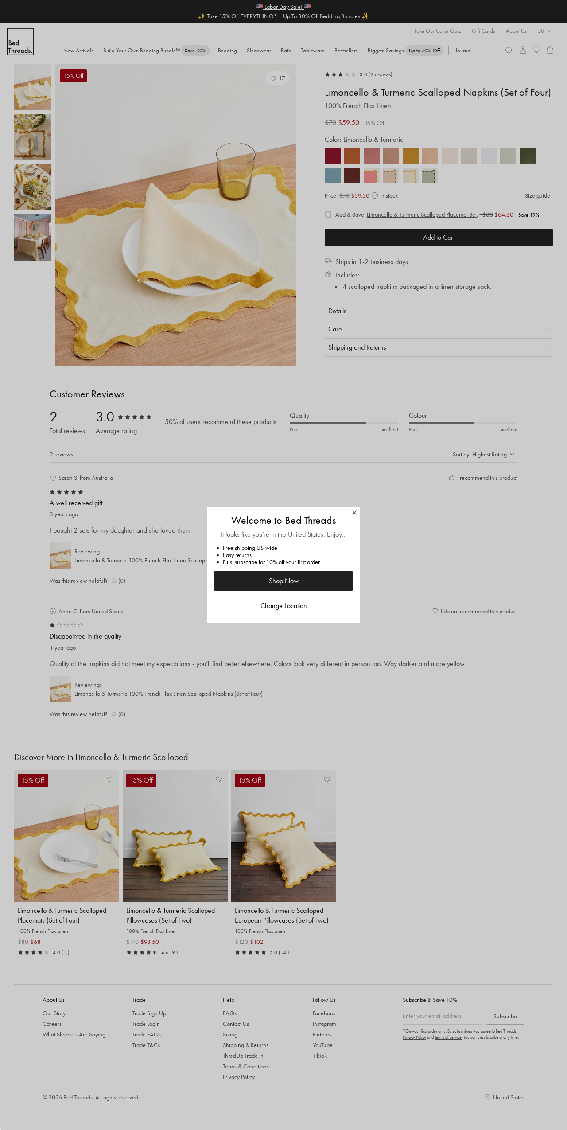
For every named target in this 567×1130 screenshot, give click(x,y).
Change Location (283, 605)
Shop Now (284, 580)
